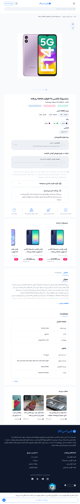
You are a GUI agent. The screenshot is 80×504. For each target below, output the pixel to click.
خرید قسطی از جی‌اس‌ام (34, 106)
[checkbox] (64, 145)
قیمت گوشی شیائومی (69, 467)
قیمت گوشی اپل (71, 464)
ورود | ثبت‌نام (9, 3)
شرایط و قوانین (33, 467)
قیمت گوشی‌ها (71, 457)
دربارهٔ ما (35, 460)
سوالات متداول (33, 464)
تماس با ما (34, 457)
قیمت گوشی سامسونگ (69, 460)
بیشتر (16, 381)
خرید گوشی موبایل (67, 16)
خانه (75, 16)
